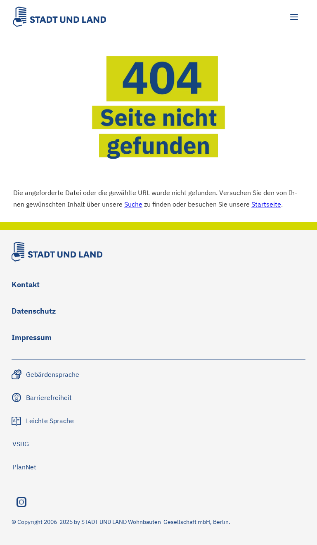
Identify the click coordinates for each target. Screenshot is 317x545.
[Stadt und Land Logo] (59, 17)
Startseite (266, 204)
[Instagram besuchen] (21, 502)
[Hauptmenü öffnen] (294, 17)
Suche (133, 204)
